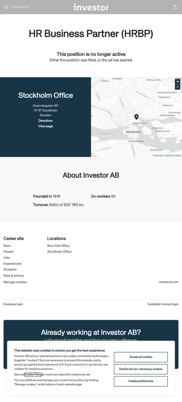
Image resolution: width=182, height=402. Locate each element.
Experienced (12, 263)
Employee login (13, 304)
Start (7, 246)
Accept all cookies (141, 357)
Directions (45, 120)
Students (10, 269)
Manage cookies (15, 282)
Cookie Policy (33, 374)
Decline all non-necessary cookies (140, 369)
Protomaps (158, 155)
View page (45, 126)
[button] (175, 7)
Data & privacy (14, 275)
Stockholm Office (59, 251)
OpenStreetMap (173, 155)
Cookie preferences (140, 381)
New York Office (58, 246)
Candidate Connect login (162, 304)
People (8, 251)
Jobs (7, 257)
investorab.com (168, 282)
